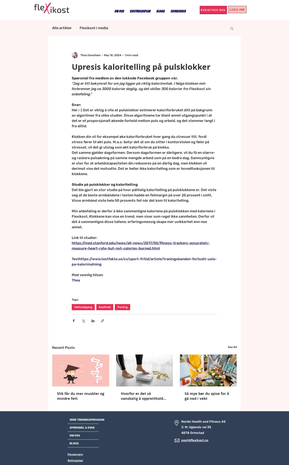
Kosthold (105, 307)
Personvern (75, 454)
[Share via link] (102, 321)
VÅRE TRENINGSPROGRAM (87, 419)
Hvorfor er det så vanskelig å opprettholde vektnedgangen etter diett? (143, 396)
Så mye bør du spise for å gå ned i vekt (207, 396)
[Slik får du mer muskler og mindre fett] (80, 370)
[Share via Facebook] (73, 321)
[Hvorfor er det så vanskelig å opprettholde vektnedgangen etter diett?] (144, 370)
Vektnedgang (83, 307)
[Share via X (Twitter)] (83, 321)
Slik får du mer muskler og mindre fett (80, 396)
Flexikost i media (94, 28)
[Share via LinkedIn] (93, 321)
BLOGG (74, 443)
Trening (122, 307)
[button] (232, 28)
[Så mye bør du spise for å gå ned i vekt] (208, 370)
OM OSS (75, 435)
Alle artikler (62, 28)
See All (232, 347)
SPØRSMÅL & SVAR (82, 427)
